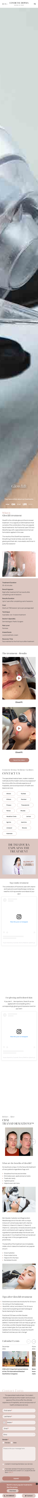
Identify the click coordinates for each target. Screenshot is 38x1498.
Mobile (9, 1422)
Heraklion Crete (11, 816)
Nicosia (24, 828)
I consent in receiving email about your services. (19, 1464)
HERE (10, 1472)
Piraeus (8, 805)
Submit (16, 1478)
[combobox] (4, 1423)
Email (6, 1428)
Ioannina (24, 822)
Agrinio (8, 822)
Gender (5, 1439)
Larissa (28, 816)
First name (8, 1410)
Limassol (9, 828)
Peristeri (23, 799)
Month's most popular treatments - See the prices (20, 1486)
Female (7, 1443)
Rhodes (23, 811)
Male (15, 1443)
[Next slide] (33, 1141)
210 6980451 (10, 1496)
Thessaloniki (25, 805)
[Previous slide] (5, 1141)
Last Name (8, 1416)
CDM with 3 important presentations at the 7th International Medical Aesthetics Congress (15, 1371)
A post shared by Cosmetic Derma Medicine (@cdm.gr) (19, 942)
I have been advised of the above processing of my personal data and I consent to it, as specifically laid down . (20, 1470)
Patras (8, 811)
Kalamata (9, 833)
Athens (8, 793)
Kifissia (8, 799)
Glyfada (23, 793)
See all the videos (19, 760)
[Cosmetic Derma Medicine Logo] (19, 4)
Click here (12, 1491)
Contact (30, 1496)
